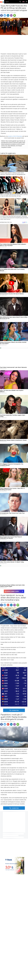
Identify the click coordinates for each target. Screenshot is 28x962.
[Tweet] (4, 16)
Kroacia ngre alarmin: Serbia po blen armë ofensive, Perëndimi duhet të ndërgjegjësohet (12, 173)
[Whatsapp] (14, 16)
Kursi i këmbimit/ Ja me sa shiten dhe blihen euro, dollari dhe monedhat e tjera (13, 597)
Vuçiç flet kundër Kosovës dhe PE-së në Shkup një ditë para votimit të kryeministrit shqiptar (14, 7)
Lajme (7, 1)
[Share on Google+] (8, 606)
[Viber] (11, 16)
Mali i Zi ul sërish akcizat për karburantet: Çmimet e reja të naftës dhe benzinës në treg (14, 195)
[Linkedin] (8, 16)
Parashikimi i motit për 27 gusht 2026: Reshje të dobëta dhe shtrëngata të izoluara (13, 716)
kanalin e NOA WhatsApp (15, 136)
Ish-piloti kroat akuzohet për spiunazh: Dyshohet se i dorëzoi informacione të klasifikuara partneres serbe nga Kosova (14, 218)
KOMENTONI (15, 710)
